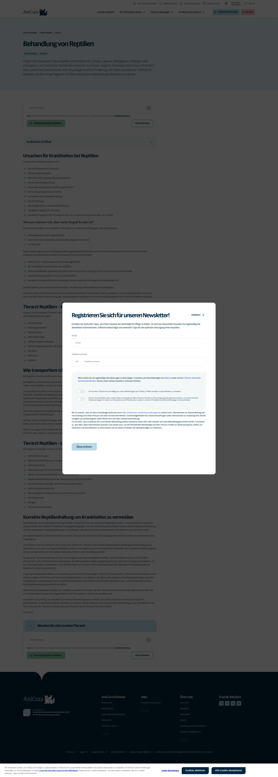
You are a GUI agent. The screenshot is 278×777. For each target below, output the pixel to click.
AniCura (167, 378)
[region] (139, 770)
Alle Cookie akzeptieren (228, 770)
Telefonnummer (79, 354)
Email (74, 335)
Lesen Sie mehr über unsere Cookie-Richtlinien (58, 771)
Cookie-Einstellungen (170, 771)
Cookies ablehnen (195, 770)
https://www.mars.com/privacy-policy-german (141, 413)
